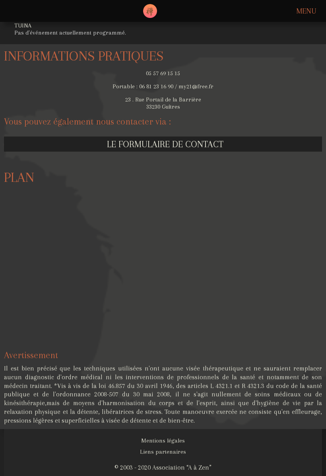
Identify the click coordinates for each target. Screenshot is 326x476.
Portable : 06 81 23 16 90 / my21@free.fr (163, 86)
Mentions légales (163, 440)
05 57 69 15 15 (163, 73)
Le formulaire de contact (165, 144)
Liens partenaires (163, 451)
